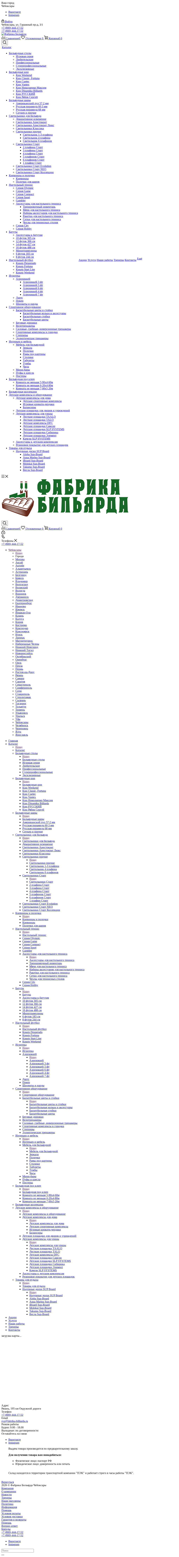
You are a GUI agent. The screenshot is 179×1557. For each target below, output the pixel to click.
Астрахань (21, 571)
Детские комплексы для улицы (47, 1245)
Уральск (20, 716)
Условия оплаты (11, 1513)
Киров (19, 622)
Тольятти (20, 706)
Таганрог (20, 703)
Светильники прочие (42, 862)
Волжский (21, 587)
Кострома (21, 625)
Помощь (6, 1510)
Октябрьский (23, 656)
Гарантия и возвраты (13, 1519)
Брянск (19, 578)
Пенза (19, 665)
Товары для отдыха (33, 1286)
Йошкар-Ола (23, 612)
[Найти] (2, 1554)
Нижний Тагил (24, 650)
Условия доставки (12, 1516)
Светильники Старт (41, 881)
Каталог (20, 750)
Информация (9, 1507)
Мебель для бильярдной (43, 1151)
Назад (18, 553)
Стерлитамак (23, 697)
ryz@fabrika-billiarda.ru (14, 1421)
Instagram (13, 15)
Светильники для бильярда (38, 841)
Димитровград (24, 600)
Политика (7, 1504)
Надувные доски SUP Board (46, 1295)
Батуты (26, 994)
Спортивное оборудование (38, 1094)
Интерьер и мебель (33, 1141)
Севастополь (23, 684)
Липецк (20, 637)
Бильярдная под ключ (35, 1192)
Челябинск (21, 725)
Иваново (20, 606)
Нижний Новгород (26, 647)
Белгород (20, 574)
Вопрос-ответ (9, 1525)
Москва (19, 559)
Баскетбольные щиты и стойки (47, 1104)
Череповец (21, 728)
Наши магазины (11, 1500)
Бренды (5, 1529)
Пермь (19, 669)
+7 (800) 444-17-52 (12, 27)
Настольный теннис (34, 935)
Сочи (18, 690)
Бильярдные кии (32, 784)
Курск (19, 634)
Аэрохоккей (36, 1060)
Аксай (19, 562)
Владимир (21, 581)
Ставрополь (22, 694)
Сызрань (20, 700)
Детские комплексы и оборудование (44, 1213)
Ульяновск (21, 712)
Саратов (20, 681)
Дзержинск (22, 596)
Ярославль (21, 734)
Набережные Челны (27, 643)
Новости (6, 1494)
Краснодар (21, 628)
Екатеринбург (23, 603)
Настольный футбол (34, 1029)
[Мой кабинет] (3, 533)
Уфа (17, 719)
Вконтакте (14, 11)
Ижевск (20, 609)
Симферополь (23, 687)
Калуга (19, 618)
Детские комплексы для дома (46, 1223)
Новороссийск (24, 653)
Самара (19, 678)
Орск (18, 662)
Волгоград (21, 584)
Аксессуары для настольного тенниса (51, 960)
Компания (7, 1488)
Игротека (28, 1050)
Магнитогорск (24, 640)
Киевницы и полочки (35, 919)
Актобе (19, 565)
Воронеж (20, 593)
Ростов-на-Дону (24, 672)
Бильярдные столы (33, 759)
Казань (19, 615)
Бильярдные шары (33, 819)
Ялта (18, 731)
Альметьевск (23, 568)
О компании (8, 1491)
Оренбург (21, 659)
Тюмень (20, 709)
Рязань (19, 675)
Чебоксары (21, 722)
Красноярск (22, 631)
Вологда (20, 590)
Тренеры (6, 1497)
